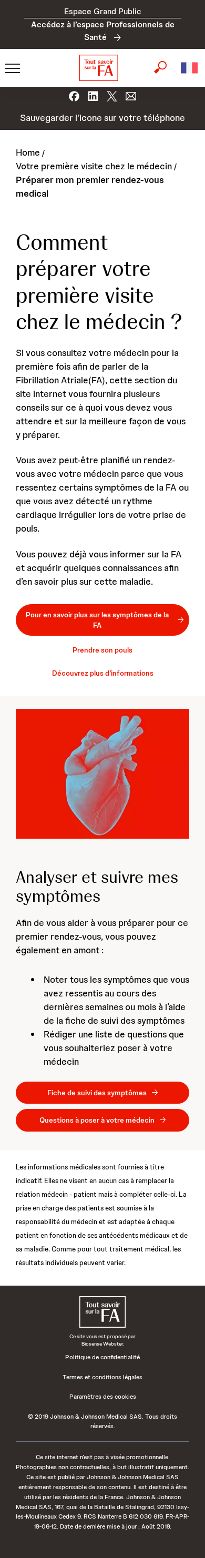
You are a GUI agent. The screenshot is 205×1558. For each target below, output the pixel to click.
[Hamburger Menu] (10, 67)
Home (28, 152)
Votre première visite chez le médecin (94, 166)
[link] (102, 620)
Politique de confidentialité (102, 1357)
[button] (189, 67)
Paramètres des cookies (102, 1396)
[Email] (131, 93)
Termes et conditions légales (102, 1377)
